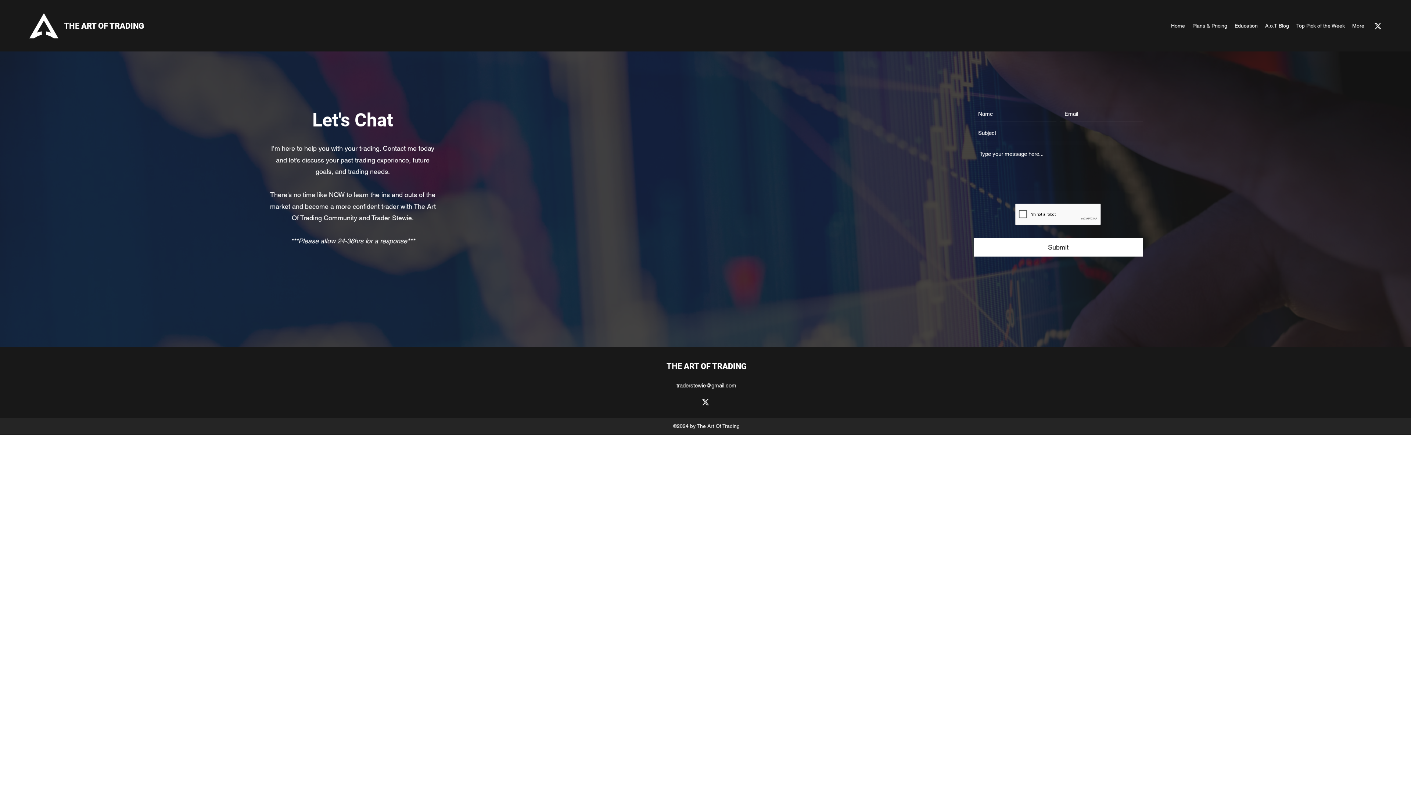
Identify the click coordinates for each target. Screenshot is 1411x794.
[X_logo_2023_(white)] (1378, 26)
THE (104, 26)
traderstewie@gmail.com (706, 385)
